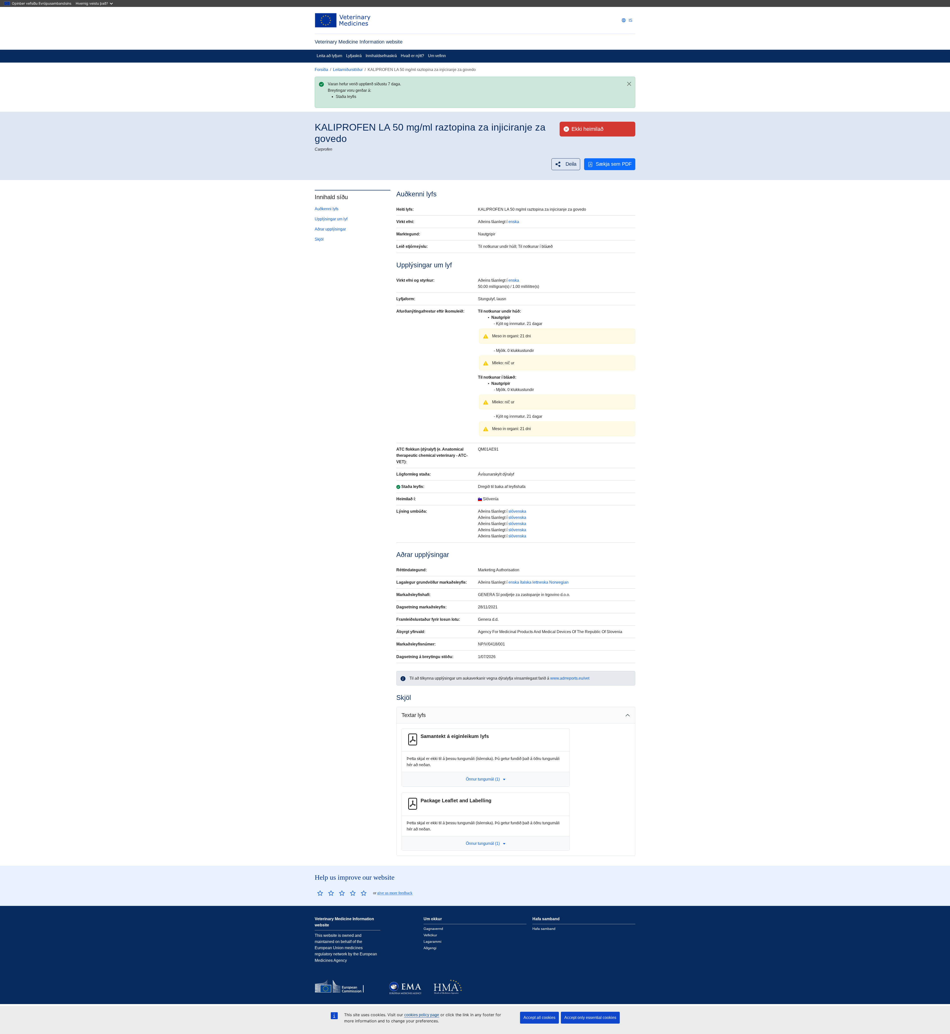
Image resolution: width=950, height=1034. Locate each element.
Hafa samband (543, 929)
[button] (565, 164)
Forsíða (321, 70)
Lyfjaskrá (354, 56)
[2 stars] (325, 893)
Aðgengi (430, 948)
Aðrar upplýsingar (330, 229)
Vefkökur (430, 935)
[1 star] (320, 893)
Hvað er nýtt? (412, 56)
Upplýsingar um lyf (331, 219)
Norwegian (559, 582)
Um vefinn (437, 56)
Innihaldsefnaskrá (381, 56)
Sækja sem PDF (614, 164)
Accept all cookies (539, 1017)
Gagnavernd (433, 929)
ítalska (525, 582)
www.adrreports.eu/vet (569, 678)
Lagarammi (432, 941)
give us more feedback (394, 893)
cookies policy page (421, 1015)
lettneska (540, 582)
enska (513, 222)
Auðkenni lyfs (326, 209)
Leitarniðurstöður (348, 70)
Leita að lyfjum (329, 56)
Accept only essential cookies (590, 1017)
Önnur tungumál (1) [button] (483, 779)
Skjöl (319, 239)
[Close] (629, 84)
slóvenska (517, 511)
